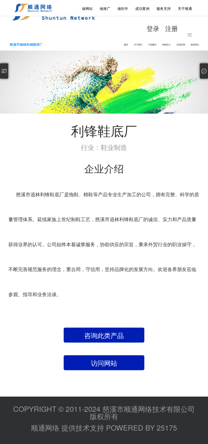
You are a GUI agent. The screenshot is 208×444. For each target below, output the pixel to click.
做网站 (87, 8)
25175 (167, 427)
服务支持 (164, 8)
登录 (153, 28)
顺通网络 (45, 427)
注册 (171, 28)
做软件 (122, 8)
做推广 (105, 8)
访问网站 (104, 362)
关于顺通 (185, 8)
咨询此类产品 (104, 335)
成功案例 (142, 8)
